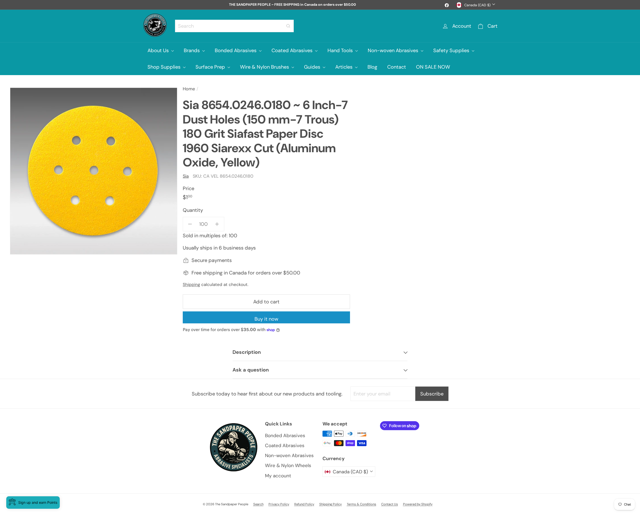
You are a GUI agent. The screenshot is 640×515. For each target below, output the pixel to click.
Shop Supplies (165, 67)
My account (278, 476)
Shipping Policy (330, 504)
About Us (159, 50)
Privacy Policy (278, 504)
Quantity (193, 210)
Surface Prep (211, 67)
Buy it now (266, 319)
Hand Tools (341, 50)
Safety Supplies (451, 50)
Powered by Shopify (417, 504)
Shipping (191, 284)
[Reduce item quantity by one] (190, 224)
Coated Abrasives (293, 50)
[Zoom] (93, 171)
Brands (192, 50)
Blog (372, 67)
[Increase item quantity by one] (217, 224)
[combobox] (234, 26)
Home (189, 89)
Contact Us (389, 504)
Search (258, 504)
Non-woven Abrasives (394, 50)
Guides (313, 67)
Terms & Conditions (361, 504)
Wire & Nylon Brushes (265, 67)
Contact (396, 67)
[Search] (288, 26)
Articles (344, 67)
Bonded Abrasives (236, 50)
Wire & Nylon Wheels (288, 465)
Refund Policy (304, 504)
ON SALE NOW (433, 67)
